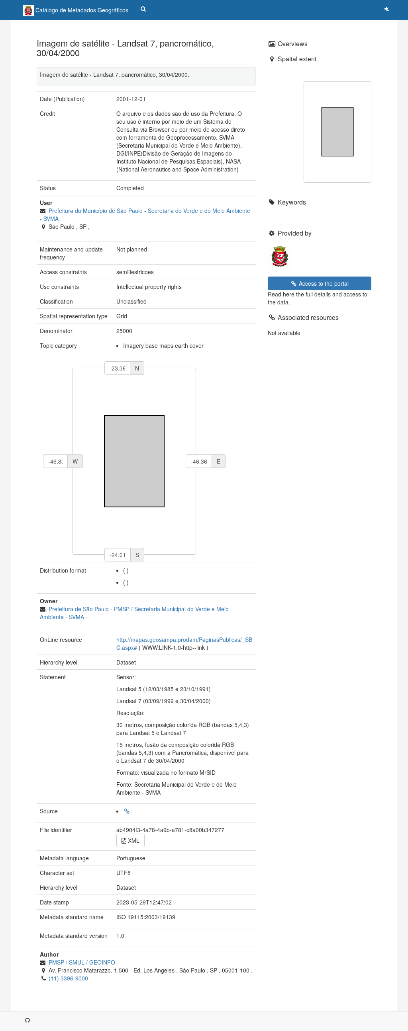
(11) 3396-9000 (68, 978)
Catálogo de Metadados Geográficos (81, 10)
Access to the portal (323, 283)
